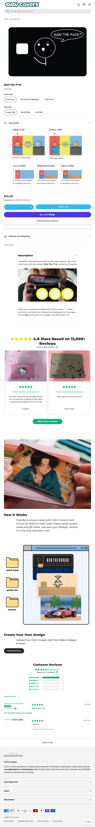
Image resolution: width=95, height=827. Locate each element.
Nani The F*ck (15, 19)
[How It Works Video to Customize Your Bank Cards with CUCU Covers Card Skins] (47, 285)
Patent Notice (9, 821)
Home (6, 19)
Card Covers (9, 245)
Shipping (8, 200)
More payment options (47, 220)
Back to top (47, 742)
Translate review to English (19, 713)
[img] (37, 704)
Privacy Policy (57, 821)
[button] (2, 380)
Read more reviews (47, 421)
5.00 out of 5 (54, 669)
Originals (8, 89)
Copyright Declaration (25, 821)
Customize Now (14, 651)
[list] (47, 52)
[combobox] (47, 11)
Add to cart (63, 207)
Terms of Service (43, 821)
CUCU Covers (13, 817)
